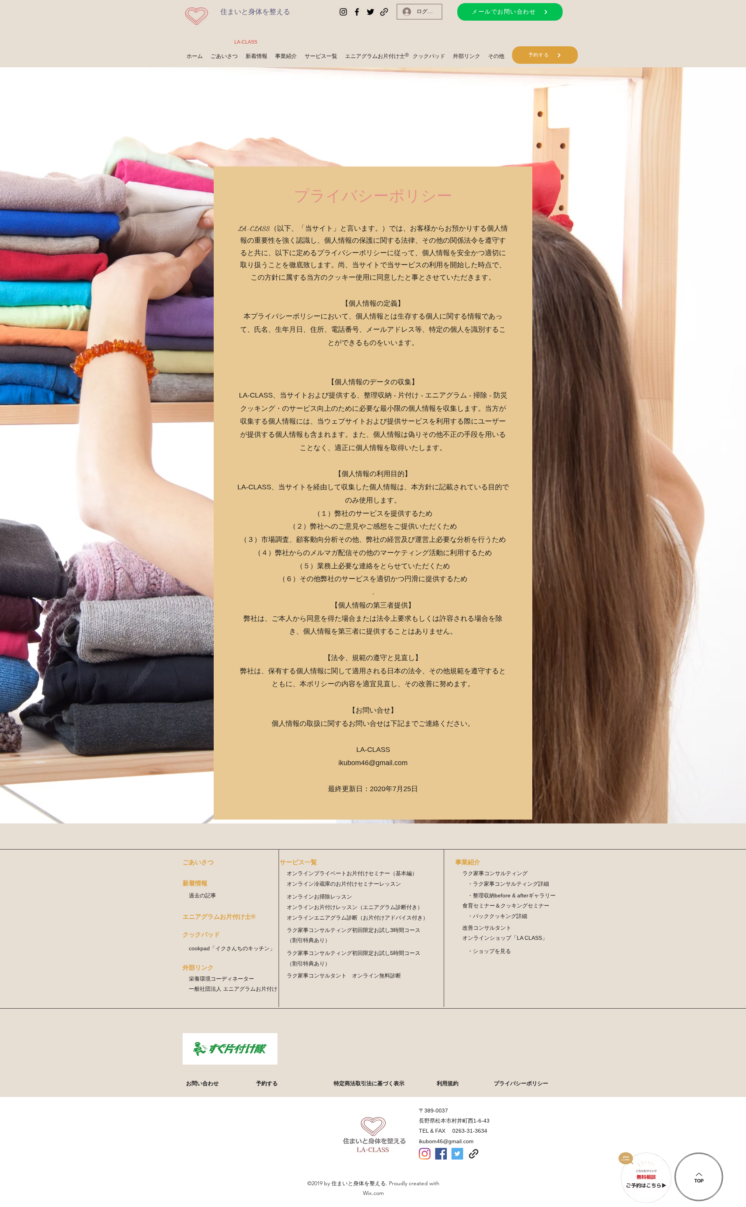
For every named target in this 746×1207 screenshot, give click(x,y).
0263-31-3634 (469, 1131)
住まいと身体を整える (255, 12)
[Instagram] (425, 1154)
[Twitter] (370, 12)
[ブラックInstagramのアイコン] (343, 12)
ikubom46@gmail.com (373, 763)
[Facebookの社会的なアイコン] (441, 1154)
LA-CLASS (245, 42)
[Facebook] (357, 12)
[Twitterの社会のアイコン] (457, 1154)
